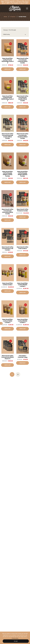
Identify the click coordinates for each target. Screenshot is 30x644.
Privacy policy (15, 638)
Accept (16, 641)
